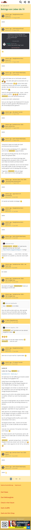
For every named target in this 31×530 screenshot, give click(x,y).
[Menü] (29, 2)
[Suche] (20, 2)
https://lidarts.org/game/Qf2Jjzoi (12, 250)
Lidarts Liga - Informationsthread (14, 28)
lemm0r (5, 96)
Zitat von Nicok (9, 243)
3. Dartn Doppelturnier (11, 320)
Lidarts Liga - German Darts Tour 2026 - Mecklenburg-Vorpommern (15, 180)
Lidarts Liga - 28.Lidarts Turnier (14, 112)
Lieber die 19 (8, 17)
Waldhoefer (18, 286)
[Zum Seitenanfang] (28, 527)
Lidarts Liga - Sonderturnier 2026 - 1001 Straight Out (14, 279)
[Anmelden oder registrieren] (24, 2)
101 (16, 479)
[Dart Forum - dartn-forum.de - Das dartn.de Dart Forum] (4, 2)
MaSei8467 (18, 85)
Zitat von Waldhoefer (11, 303)
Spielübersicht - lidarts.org (9, 374)
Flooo (15, 246)
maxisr (9, 306)
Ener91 (15, 371)
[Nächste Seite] (19, 479)
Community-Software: (15, 519)
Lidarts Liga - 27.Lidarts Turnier (14, 362)
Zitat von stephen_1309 (11, 327)
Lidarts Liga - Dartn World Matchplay (15, 72)
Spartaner (7, 330)
